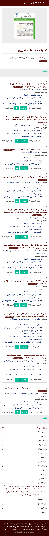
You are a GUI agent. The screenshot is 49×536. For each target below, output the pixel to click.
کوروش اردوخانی (9, 360)
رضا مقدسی (21, 217)
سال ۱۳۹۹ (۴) (42, 453)
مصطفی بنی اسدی (34, 393)
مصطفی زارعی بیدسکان (32, 182)
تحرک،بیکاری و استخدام (12, 405)
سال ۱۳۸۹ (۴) (42, 508)
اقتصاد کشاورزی (35, 196)
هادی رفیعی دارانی (20, 124)
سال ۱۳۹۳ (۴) (42, 479)
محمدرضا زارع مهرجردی (18, 393)
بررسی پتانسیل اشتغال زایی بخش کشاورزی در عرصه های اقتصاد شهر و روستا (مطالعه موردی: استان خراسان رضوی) (26, 119)
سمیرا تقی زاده (35, 89)
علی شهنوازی (36, 286)
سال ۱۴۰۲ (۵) (42, 441)
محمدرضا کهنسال (34, 124)
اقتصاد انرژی (36, 342)
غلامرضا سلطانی (23, 89)
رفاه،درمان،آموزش (35, 161)
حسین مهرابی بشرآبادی (15, 182)
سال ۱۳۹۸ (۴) (42, 457)
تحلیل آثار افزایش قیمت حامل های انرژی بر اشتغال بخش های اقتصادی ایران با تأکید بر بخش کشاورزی (25, 315)
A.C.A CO (18, 532)
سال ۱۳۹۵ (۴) (42, 470)
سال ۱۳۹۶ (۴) (42, 466)
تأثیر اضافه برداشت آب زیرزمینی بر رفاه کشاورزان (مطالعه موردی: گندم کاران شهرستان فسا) (26, 85)
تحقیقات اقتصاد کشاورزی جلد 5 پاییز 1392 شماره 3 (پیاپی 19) (25, 489)
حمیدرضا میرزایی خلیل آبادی (19, 319)
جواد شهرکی (36, 250)
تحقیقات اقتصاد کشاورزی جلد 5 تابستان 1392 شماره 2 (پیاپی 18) (24, 492)
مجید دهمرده (26, 250)
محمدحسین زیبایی (34, 360)
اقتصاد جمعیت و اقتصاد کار (32, 133)
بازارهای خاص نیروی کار (12, 133)
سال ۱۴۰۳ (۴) (42, 436)
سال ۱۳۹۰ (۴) (42, 504)
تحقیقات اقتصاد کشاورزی (32, 50)
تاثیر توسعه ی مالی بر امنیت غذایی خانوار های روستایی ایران (25, 177)
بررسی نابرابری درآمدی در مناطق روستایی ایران (25, 149)
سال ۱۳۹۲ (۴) (42, 483)
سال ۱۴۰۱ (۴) (43, 445)
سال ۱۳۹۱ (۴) (42, 500)
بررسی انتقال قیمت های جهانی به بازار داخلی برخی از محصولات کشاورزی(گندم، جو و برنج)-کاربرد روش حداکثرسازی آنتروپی (24, 212)
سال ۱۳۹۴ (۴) (42, 474)
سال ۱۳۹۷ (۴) (42, 462)
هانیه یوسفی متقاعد (33, 217)
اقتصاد (26, 95)
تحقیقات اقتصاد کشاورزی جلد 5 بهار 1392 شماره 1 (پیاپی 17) (26, 495)
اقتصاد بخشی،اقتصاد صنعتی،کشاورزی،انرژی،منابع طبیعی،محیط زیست (24, 99)
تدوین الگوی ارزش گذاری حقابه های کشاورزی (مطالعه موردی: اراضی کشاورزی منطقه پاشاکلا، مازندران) (24, 246)
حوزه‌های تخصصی (36, 95)
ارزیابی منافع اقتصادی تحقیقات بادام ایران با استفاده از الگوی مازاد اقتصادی (25, 282)
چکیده (23, 108)
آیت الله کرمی (26, 152)
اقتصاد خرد (17, 130)
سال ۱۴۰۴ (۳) (42, 432)
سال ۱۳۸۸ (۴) (42, 512)
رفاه (25, 161)
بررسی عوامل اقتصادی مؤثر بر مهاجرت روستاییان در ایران (26, 389)
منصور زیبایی (21, 360)
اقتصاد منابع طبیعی (34, 103)
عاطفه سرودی (35, 319)
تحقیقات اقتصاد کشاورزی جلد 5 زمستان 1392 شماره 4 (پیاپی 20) (24, 486)
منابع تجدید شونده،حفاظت (17, 103)
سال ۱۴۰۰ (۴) (42, 449)
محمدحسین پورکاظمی (12, 250)
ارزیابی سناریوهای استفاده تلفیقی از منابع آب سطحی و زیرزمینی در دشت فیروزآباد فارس (27, 356)
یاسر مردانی (36, 152)
